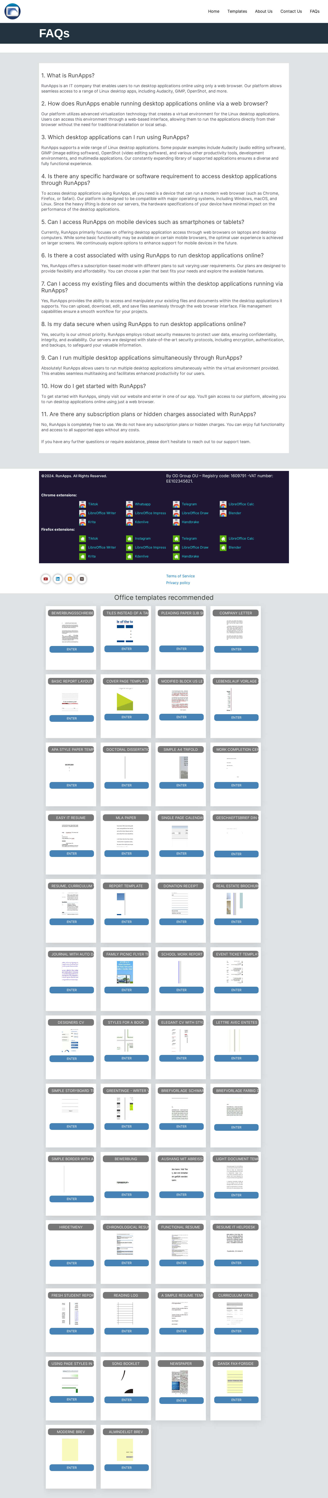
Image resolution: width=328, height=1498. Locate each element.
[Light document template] (234, 1177)
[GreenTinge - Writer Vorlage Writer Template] (125, 1108)
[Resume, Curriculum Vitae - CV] (70, 904)
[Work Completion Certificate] (234, 767)
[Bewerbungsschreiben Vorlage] (70, 631)
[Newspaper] (180, 1382)
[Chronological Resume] (125, 1245)
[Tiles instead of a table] (125, 631)
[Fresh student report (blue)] (70, 1313)
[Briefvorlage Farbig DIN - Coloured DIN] (234, 1109)
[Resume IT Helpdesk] (234, 1245)
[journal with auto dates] (70, 972)
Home (213, 11)
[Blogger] (69, 578)
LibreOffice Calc (241, 504)
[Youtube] (45, 578)
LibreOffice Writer (102, 513)
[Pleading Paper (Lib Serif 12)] (180, 631)
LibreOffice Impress (150, 513)
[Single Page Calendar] (180, 835)
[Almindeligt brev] (125, 1450)
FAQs (315, 11)
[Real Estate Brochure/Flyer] (234, 904)
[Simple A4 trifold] (180, 767)
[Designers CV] (70, 1040)
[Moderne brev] (70, 1450)
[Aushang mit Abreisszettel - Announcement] (180, 1177)
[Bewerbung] (125, 1177)
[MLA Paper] (125, 835)
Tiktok (93, 504)
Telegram (189, 504)
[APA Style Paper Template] (70, 767)
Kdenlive (142, 522)
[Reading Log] (125, 1313)
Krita (91, 522)
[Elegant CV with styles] (180, 1040)
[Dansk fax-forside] (234, 1381)
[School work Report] (180, 972)
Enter (72, 649)
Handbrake (190, 522)
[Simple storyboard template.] (70, 1108)
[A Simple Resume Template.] (180, 1313)
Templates (237, 11)
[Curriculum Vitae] (234, 1313)
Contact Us (291, 11)
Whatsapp (143, 504)
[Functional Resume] (180, 1245)
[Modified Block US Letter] (180, 699)
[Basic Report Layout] (70, 700)
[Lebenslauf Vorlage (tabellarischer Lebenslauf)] (234, 699)
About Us (263, 11)
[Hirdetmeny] (70, 1245)
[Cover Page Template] (125, 699)
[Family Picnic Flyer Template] (125, 972)
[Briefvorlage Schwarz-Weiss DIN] (180, 1108)
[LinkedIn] (57, 578)
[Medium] (81, 579)
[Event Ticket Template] (234, 972)
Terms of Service (180, 576)
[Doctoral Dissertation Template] (125, 767)
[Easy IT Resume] (70, 835)
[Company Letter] (234, 631)
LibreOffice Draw (195, 513)
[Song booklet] (125, 1381)
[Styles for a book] (125, 1040)
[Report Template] (125, 904)
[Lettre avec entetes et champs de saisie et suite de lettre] (234, 1040)
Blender (235, 513)
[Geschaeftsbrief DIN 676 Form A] (234, 836)
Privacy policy (178, 582)
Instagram (143, 538)
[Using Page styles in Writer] (70, 1381)
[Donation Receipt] (180, 904)
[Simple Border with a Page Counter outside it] (70, 1179)
